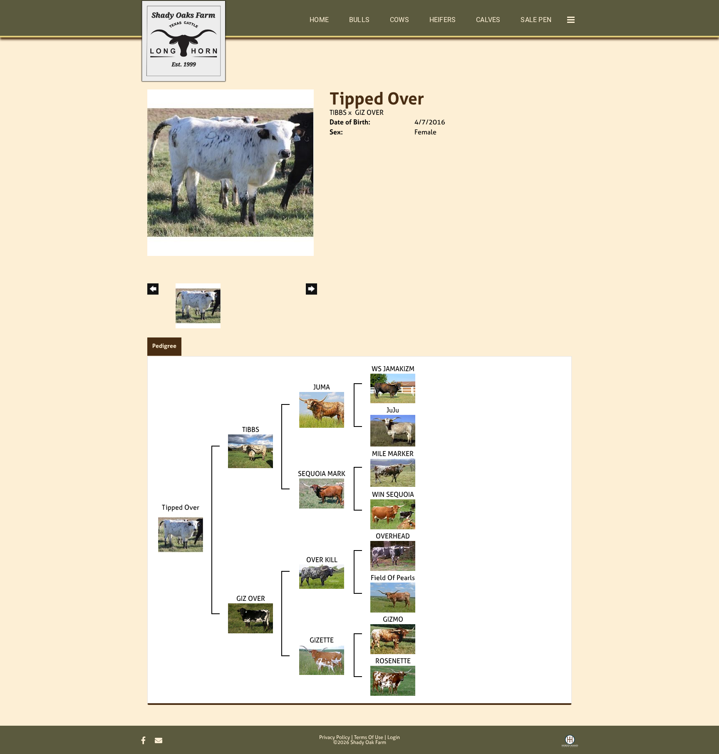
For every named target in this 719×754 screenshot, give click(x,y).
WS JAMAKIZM (393, 368)
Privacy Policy (334, 737)
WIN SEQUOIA (393, 494)
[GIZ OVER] (250, 617)
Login (393, 737)
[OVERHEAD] (392, 555)
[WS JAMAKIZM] (392, 387)
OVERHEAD (393, 536)
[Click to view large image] (230, 171)
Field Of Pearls (393, 577)
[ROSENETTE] (392, 680)
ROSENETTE (393, 660)
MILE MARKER (393, 453)
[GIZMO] (392, 638)
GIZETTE (322, 640)
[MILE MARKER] (392, 471)
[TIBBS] (250, 450)
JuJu (393, 409)
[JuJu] (392, 429)
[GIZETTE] (321, 659)
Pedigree (164, 346)
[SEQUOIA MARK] (321, 492)
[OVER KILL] (321, 575)
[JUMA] (321, 409)
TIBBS (338, 112)
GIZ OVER (369, 112)
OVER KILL (321, 559)
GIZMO (393, 619)
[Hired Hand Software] (570, 744)
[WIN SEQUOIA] (392, 513)
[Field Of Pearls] (392, 596)
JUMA (321, 387)
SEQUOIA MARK (321, 473)
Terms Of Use (368, 737)
